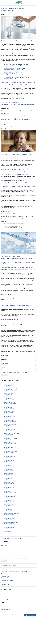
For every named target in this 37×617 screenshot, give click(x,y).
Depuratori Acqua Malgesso (9, 527)
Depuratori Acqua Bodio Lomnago (10, 496)
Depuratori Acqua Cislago (8, 407)
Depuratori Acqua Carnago (9, 426)
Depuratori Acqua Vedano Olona (10, 422)
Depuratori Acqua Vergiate (8, 413)
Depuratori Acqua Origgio (8, 419)
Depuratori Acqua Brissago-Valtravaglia (11, 522)
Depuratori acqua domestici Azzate (10, 73)
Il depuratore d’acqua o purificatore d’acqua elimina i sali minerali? (17, 77)
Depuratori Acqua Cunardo (9, 479)
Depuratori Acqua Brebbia (8, 473)
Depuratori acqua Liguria (5, 579)
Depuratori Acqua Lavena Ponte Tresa (11, 430)
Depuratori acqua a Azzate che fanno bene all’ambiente (14, 67)
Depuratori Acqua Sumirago (9, 428)
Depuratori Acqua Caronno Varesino (10, 448)
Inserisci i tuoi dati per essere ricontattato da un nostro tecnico (15, 79)
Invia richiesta (4, 375)
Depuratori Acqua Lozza (8, 528)
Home (2, 8)
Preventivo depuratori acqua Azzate (10, 78)
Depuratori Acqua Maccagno (9, 493)
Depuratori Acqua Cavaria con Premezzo (11, 433)
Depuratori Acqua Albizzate (9, 382)
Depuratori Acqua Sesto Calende (10, 403)
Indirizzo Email (4, 359)
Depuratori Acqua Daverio (8, 474)
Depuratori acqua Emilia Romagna (7, 580)
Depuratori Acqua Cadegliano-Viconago (11, 499)
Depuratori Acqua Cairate (8, 420)
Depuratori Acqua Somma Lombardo (10, 391)
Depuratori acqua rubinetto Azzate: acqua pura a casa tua (14, 68)
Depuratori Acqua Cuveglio (9, 470)
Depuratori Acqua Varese (9, 8)
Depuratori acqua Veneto (5, 576)
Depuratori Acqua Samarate (9, 394)
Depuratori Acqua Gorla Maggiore (10, 446)
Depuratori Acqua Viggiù (8, 440)
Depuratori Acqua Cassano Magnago (10, 388)
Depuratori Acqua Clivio (8, 500)
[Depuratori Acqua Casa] (18, 2)
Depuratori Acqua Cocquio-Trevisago (10, 451)
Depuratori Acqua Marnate (8, 417)
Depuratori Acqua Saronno (8, 386)
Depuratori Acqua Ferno (8, 425)
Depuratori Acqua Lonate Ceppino (10, 443)
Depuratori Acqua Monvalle (9, 501)
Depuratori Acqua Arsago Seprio (10, 447)
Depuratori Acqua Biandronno (9, 471)
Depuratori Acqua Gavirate (9, 411)
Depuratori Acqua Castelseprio (9, 518)
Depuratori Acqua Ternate (8, 491)
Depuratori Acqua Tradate (8, 389)
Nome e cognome (5, 355)
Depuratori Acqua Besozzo (9, 412)
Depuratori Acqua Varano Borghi (10, 492)
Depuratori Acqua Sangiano (9, 515)
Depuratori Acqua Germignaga (9, 462)
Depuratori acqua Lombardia (6, 573)
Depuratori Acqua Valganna (9, 511)
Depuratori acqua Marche (5, 583)
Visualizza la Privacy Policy (6, 606)
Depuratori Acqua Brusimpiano (9, 530)
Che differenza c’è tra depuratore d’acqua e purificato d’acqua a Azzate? (18, 74)
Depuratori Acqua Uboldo (8, 406)
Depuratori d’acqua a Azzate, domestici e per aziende (13, 72)
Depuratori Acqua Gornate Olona (10, 497)
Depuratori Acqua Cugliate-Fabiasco (10, 477)
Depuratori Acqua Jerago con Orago (10, 438)
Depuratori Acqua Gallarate (9, 385)
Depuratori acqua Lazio (5, 584)
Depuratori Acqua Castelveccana (10, 502)
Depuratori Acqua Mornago (9, 444)
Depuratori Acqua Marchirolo (9, 469)
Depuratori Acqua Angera (8, 435)
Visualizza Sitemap (4, 599)
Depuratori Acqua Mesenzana (9, 506)
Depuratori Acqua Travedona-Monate (10, 460)
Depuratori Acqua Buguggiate (9, 475)
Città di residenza (5, 363)
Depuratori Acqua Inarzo (8, 531)
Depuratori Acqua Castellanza (9, 397)
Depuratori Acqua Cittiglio (8, 461)
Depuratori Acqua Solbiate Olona (10, 437)
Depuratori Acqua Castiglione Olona (10, 421)
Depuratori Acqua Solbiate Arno (9, 459)
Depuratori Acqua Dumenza (9, 514)
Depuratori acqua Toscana (5, 581)
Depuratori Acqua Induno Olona (9, 408)
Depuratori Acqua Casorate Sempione (11, 431)
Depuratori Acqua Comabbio (9, 524)
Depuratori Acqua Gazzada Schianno (10, 453)
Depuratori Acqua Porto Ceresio (10, 483)
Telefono (3, 367)
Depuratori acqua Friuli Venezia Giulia (7, 577)
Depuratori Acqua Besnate (8, 434)
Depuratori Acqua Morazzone (9, 456)
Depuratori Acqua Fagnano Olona (10, 400)
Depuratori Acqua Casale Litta (9, 484)
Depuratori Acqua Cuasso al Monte (10, 468)
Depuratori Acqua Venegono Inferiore (10, 429)
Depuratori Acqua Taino (8, 466)
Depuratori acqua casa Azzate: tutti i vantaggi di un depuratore (15, 65)
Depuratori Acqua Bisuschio (9, 457)
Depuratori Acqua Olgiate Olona (9, 399)
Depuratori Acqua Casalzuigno (9, 517)
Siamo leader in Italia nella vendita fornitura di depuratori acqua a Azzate (17, 70)
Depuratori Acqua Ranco (8, 526)
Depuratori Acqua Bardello (8, 510)
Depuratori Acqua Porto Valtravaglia (10, 495)
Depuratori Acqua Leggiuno (9, 465)
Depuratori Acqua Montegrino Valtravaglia (11, 513)
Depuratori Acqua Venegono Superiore (11, 424)
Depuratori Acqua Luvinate (9, 519)
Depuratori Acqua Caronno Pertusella (10, 390)
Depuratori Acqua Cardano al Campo (10, 395)
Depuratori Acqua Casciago (9, 464)
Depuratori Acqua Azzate (8, 452)
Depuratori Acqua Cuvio (8, 508)
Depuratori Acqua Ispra (8, 439)
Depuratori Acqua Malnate (8, 393)
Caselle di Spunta (4, 371)
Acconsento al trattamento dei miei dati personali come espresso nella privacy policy (15, 372)
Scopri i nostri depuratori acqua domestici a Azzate (13, 69)
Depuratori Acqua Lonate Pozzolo (10, 402)
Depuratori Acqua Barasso (8, 509)
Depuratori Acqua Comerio (9, 482)
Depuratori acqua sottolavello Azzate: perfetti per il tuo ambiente (16, 64)
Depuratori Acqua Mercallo (9, 504)
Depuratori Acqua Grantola (9, 523)
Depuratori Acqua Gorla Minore (9, 416)
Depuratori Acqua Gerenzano (9, 404)
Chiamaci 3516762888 (8, 596)
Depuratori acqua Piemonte (6, 575)
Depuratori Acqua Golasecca (9, 487)
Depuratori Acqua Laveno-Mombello (10, 415)
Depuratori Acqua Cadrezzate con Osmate (11, 486)
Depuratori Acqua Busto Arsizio (9, 384)
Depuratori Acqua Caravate (9, 488)
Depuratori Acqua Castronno (9, 442)
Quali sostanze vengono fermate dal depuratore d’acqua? (15, 76)
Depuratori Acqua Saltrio (8, 478)
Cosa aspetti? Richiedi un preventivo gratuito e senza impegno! (13, 171)
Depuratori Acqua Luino (8, 398)
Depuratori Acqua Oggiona (9, 455)
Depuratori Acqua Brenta (8, 505)
